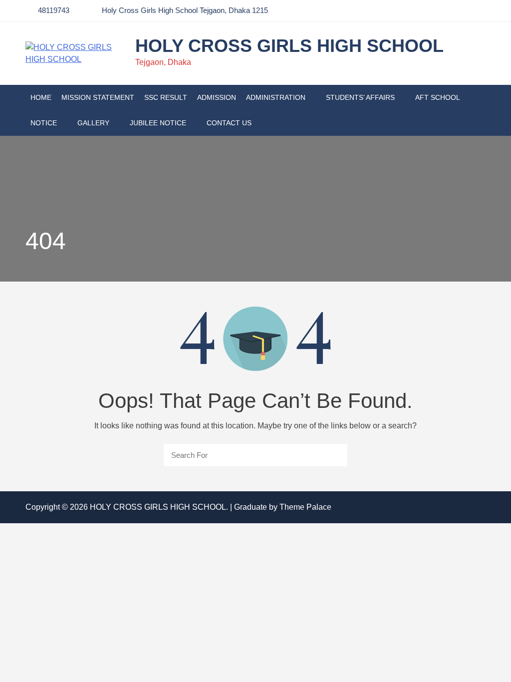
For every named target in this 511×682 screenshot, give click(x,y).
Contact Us (229, 123)
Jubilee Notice (158, 123)
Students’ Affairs (360, 97)
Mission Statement (97, 97)
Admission (216, 97)
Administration (275, 97)
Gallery (93, 123)
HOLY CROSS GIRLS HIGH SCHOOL (289, 45)
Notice (43, 123)
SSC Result (165, 97)
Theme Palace (305, 507)
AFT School (437, 97)
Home (40, 97)
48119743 (53, 10)
